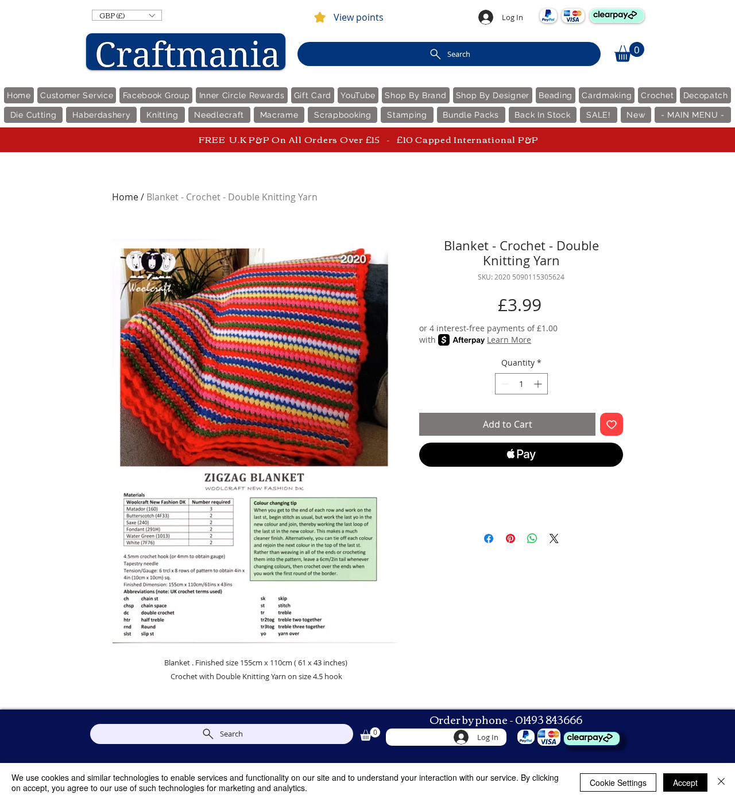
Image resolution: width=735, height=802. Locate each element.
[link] (629, 52)
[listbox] (127, 15)
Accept (685, 782)
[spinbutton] (521, 384)
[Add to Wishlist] (611, 424)
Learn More (509, 339)
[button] (127, 15)
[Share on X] (554, 538)
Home (125, 197)
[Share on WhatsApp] (532, 538)
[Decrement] (504, 384)
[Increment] (539, 384)
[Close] (721, 782)
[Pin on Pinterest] (510, 538)
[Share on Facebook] (489, 538)
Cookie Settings (618, 782)
